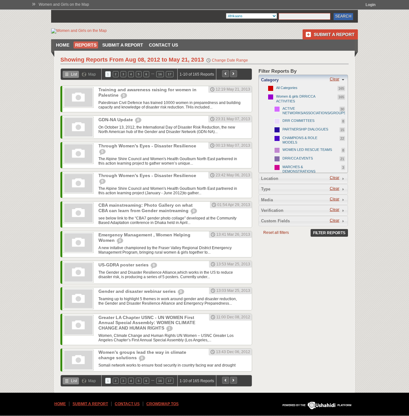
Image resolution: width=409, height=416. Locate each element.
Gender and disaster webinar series (137, 291)
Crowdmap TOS (162, 404)
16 (160, 74)
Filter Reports (329, 233)
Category (270, 80)
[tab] (303, 80)
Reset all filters (276, 232)
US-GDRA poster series (124, 264)
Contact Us (163, 45)
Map (92, 74)
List (74, 74)
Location (269, 178)
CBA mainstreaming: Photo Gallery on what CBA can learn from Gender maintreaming (145, 208)
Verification (272, 210)
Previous (225, 73)
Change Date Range (230, 60)
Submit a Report (334, 34)
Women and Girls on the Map (64, 4)
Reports (85, 45)
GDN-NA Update (116, 119)
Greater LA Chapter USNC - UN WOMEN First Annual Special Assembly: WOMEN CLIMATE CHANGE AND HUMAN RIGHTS (146, 323)
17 (170, 74)
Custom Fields (275, 221)
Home (62, 45)
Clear (334, 79)
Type (265, 189)
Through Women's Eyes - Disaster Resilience (147, 145)
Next (233, 73)
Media (267, 199)
